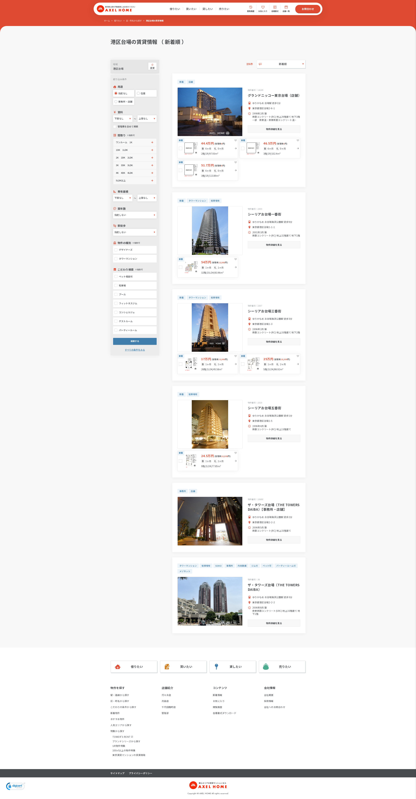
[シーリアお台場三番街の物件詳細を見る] (210, 327)
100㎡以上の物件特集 (123, 750)
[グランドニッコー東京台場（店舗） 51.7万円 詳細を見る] (208, 170)
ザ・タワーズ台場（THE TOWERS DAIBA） (274, 587)
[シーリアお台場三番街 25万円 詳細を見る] (270, 364)
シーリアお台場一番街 (264, 214)
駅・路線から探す (119, 695)
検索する (135, 341)
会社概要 (268, 695)
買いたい (191, 9)
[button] (134, 142)
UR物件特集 (118, 745)
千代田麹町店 (169, 707)
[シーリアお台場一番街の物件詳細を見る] (210, 230)
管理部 (165, 713)
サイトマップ (117, 773)
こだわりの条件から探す (123, 707)
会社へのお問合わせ (274, 707)
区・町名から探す (134, 20)
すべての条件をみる (135, 349)
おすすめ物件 (117, 719)
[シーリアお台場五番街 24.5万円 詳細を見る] (208, 461)
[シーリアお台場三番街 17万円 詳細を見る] (208, 364)
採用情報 (268, 701)
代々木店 (166, 695)
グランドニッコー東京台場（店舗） (274, 95)
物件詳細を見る (274, 129)
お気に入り (219, 701)
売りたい (224, 9)
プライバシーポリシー (140, 773)
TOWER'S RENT (121, 737)
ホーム (107, 20)
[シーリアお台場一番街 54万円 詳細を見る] (208, 267)
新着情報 (217, 695)
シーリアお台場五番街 (264, 408)
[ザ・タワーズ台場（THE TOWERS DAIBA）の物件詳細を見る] (210, 601)
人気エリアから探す (121, 725)
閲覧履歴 (217, 707)
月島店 (165, 701)
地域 (115, 64)
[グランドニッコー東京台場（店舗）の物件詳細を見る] (210, 112)
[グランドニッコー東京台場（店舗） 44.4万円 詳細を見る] (208, 148)
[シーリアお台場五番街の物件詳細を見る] (210, 424)
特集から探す (117, 731)
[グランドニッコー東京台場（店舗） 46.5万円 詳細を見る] (270, 148)
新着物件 (115, 713)
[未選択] (180, 148)
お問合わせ (308, 9)
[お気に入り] (235, 140)
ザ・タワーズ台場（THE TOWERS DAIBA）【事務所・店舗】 (274, 507)
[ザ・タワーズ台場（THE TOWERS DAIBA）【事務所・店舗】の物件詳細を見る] (210, 521)
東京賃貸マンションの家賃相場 (128, 755)
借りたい (175, 9)
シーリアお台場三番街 (264, 311)
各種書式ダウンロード (224, 713)
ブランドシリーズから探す (126, 741)
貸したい (207, 9)
